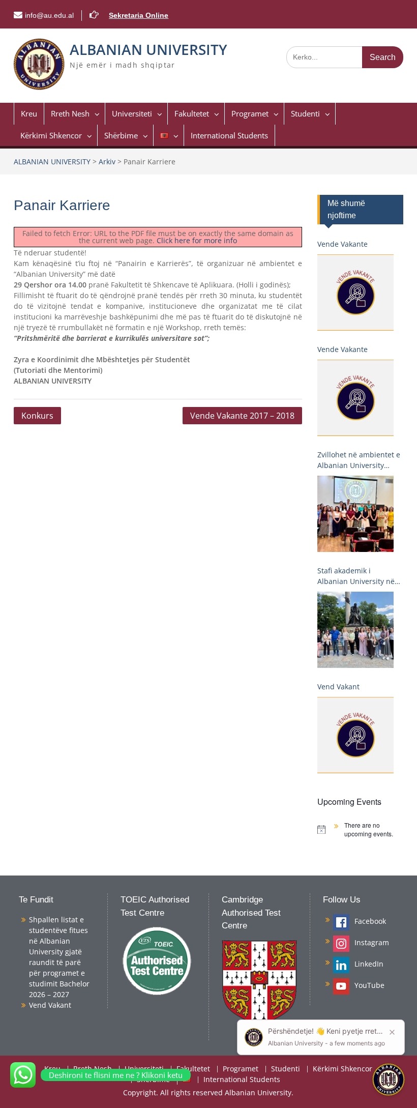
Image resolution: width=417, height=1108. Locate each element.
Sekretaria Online (138, 15)
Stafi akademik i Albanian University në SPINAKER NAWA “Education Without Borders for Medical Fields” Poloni (356, 576)
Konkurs (37, 415)
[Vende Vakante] (355, 292)
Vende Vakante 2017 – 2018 (242, 415)
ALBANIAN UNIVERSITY (148, 49)
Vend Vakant (338, 686)
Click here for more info (197, 240)
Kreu (29, 113)
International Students (229, 135)
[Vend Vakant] (355, 735)
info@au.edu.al (49, 15)
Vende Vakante (342, 244)
